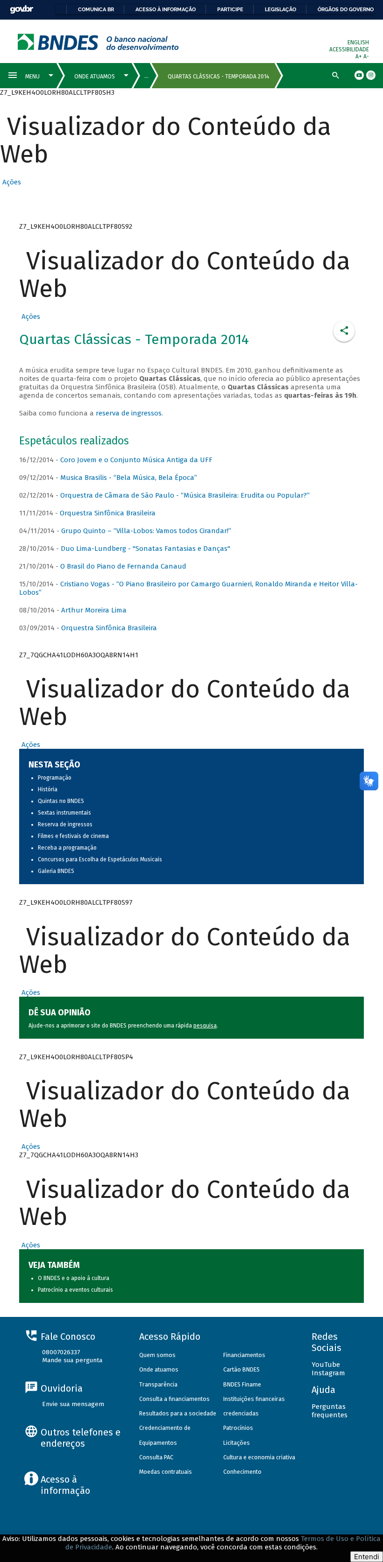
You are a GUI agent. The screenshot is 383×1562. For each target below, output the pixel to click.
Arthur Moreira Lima (94, 610)
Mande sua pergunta (72, 1360)
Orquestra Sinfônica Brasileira (108, 513)
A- (366, 56)
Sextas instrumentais (64, 812)
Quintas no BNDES (61, 801)
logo (98, 42)
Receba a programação (67, 847)
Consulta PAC (156, 1457)
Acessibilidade (349, 49)
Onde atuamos (158, 1369)
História (47, 789)
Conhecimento (242, 1471)
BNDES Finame (242, 1384)
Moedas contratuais (165, 1471)
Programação (54, 777)
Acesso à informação (165, 9)
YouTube (326, 1364)
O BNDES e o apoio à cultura (73, 1278)
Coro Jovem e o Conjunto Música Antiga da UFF (136, 460)
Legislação (280, 9)
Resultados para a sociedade (177, 1413)
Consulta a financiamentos (174, 1398)
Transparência (158, 1384)
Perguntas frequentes (330, 1410)
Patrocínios (238, 1427)
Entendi (366, 1556)
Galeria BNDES (56, 871)
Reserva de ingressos (65, 824)
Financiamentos (244, 1354)
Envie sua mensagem (73, 1404)
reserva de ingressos (129, 413)
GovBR (21, 9)
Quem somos (157, 1354)
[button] (10, 182)
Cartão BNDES (241, 1369)
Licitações (236, 1442)
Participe (230, 9)
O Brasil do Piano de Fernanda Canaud (123, 566)
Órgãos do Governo (346, 9)
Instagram (328, 1373)
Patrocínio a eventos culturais (75, 1290)
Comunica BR (96, 9)
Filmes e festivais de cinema (73, 836)
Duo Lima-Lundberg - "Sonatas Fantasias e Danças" (145, 548)
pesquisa (205, 1025)
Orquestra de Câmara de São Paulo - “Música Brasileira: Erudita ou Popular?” (185, 495)
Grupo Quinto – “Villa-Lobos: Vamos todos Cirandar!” (146, 531)
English (358, 42)
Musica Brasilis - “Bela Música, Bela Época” (128, 477)
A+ (359, 56)
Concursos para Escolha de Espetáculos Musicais (100, 859)
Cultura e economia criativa (259, 1457)
